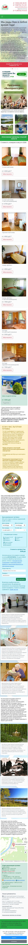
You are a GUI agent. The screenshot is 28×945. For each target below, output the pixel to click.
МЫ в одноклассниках (9, 880)
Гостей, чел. (18, 528)
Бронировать (21, 579)
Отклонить (14, 941)
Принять (14, 937)
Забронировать (7, 174)
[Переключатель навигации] (2, 16)
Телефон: (4, 573)
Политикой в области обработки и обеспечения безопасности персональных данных (12, 564)
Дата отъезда (19, 523)
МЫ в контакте (21, 880)
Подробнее (6, 403)
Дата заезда (5, 523)
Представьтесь (6, 568)
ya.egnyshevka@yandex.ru (21, 7)
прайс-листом (14, 589)
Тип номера (5, 528)
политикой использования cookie (13, 934)
